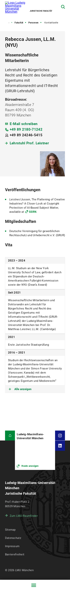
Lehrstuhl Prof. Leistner (29, 143)
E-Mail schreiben (24, 124)
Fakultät (19, 22)
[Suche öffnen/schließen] (63, 7)
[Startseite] (10, 436)
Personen (33, 22)
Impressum (12, 546)
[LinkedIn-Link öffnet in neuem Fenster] (60, 446)
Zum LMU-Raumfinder (24, 516)
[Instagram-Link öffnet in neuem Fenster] (60, 436)
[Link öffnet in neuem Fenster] (35, 450)
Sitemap (10, 529)
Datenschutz (13, 538)
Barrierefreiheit (14, 554)
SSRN (32, 211)
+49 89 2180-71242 (26, 129)
